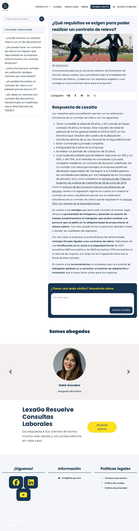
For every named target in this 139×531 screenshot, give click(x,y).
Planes (57, 6)
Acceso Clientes (126, 6)
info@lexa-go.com (71, 478)
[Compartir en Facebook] (75, 95)
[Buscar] (41, 18)
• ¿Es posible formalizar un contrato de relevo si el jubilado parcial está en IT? (21, 85)
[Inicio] (5, 6)
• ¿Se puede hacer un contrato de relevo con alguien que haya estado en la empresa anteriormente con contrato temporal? (23, 55)
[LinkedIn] (31, 482)
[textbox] (92, 304)
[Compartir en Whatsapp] (94, 95)
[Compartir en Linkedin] (88, 95)
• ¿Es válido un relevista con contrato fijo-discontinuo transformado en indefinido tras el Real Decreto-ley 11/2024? (21, 102)
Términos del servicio (116, 478)
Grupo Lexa (71, 6)
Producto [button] (42, 6)
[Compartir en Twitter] (81, 95)
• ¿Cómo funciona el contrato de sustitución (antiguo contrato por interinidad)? (22, 72)
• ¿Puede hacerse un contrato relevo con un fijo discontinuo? (23, 40)
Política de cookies (114, 483)
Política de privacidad (116, 488)
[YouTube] (23, 494)
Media (84, 6)
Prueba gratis (100, 6)
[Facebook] (16, 482)
